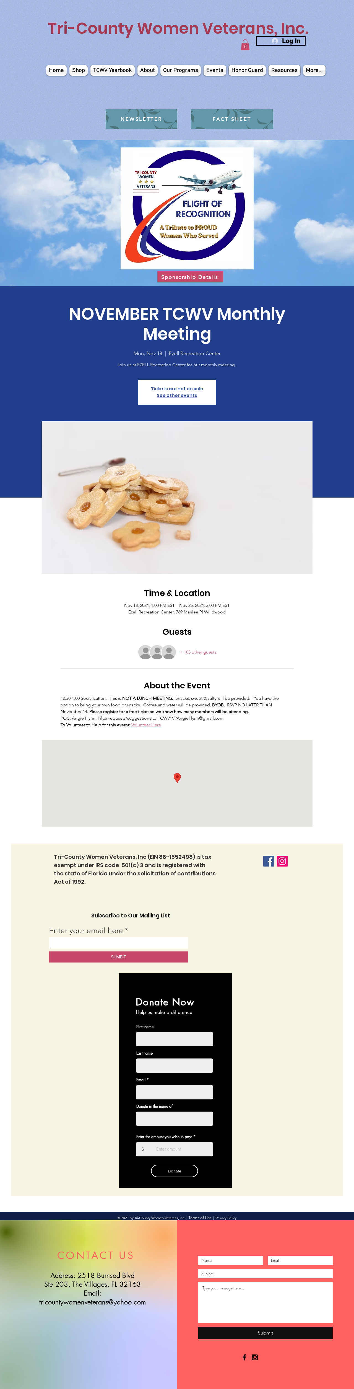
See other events (177, 395)
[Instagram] (282, 861)
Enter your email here (86, 931)
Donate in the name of (154, 1106)
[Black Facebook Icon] (244, 1357)
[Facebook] (268, 861)
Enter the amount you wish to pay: (164, 1137)
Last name (144, 1053)
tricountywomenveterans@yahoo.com (92, 1301)
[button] (245, 44)
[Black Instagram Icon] (255, 1357)
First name (144, 1027)
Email (140, 1080)
